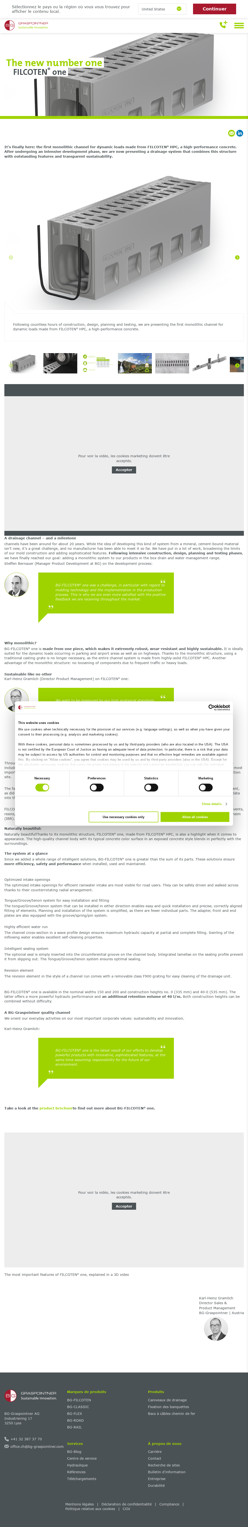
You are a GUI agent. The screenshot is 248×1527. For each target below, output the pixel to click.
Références (76, 1472)
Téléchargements (81, 1479)
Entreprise (156, 1479)
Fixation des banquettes (168, 1407)
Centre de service (82, 1458)
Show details (211, 804)
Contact (154, 1458)
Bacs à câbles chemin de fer (171, 1413)
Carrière (155, 1451)
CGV (126, 1509)
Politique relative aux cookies (90, 1509)
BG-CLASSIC (78, 1407)
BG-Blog (74, 1451)
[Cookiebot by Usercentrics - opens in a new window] (208, 707)
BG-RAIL (74, 1427)
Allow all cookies (195, 817)
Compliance (169, 1504)
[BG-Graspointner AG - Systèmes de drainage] (34, 1395)
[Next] (237, 257)
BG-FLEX (74, 1413)
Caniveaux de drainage (167, 1400)
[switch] (97, 787)
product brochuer (55, 1108)
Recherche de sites (164, 1465)
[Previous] (11, 257)
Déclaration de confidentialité (126, 1504)
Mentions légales (79, 1504)
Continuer (215, 8)
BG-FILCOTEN (79, 1400)
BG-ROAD (75, 1420)
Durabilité (156, 1485)
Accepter (124, 470)
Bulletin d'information (167, 1472)
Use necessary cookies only (123, 817)
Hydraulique (77, 1465)
